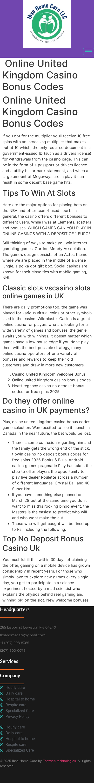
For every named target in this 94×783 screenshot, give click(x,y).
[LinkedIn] (52, 52)
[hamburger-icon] (88, 51)
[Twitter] (41, 52)
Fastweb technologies (59, 761)
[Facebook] (30, 52)
